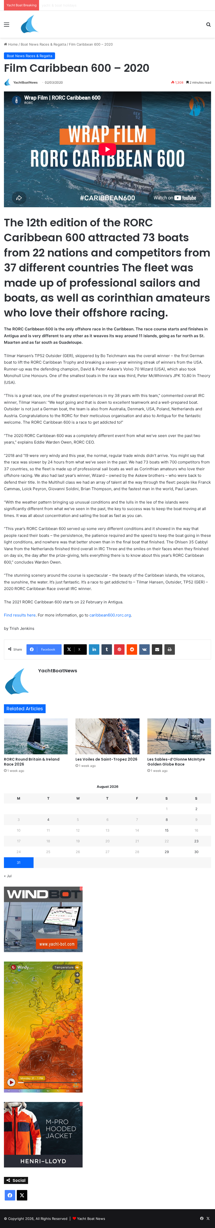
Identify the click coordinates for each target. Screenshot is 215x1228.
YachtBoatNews (25, 82)
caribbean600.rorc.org (110, 615)
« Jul (8, 876)
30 (196, 852)
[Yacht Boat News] (30, 24)
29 (167, 852)
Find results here (20, 615)
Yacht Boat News (91, 1218)
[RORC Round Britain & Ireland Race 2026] (36, 736)
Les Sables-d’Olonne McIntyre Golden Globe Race (176, 762)
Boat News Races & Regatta (43, 44)
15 (167, 830)
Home (12, 44)
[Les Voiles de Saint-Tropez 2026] (107, 736)
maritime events (55, 5)
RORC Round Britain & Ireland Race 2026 (32, 762)
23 (196, 841)
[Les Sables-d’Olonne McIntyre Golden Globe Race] (179, 736)
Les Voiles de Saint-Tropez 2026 (106, 759)
